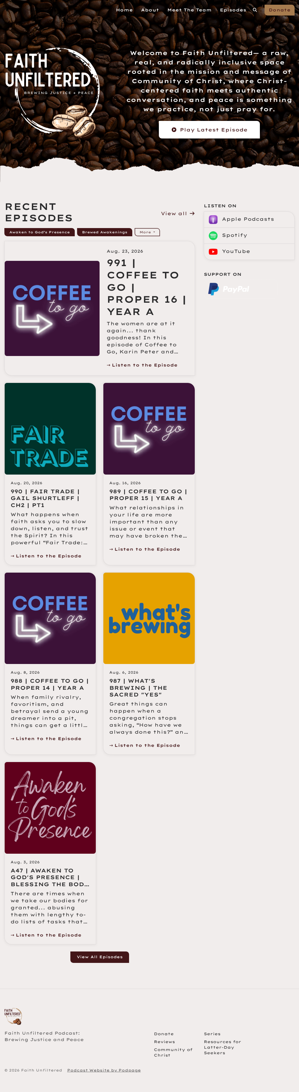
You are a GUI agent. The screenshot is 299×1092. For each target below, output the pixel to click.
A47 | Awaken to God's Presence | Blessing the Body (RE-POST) (50, 880)
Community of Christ (173, 1052)
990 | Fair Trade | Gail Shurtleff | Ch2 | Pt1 (45, 498)
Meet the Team (189, 10)
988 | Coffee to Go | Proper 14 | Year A (50, 684)
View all (175, 213)
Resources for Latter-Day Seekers (222, 1047)
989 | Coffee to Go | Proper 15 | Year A (148, 495)
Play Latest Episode (214, 130)
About (150, 10)
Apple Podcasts (247, 219)
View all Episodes (100, 957)
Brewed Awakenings (104, 232)
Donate (280, 10)
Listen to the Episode (145, 365)
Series (212, 1033)
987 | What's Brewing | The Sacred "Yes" (138, 687)
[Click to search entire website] (255, 10)
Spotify (233, 235)
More (146, 232)
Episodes (233, 10)
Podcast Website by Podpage (104, 1070)
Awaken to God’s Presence (39, 232)
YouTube (235, 251)
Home (124, 10)
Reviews (164, 1041)
